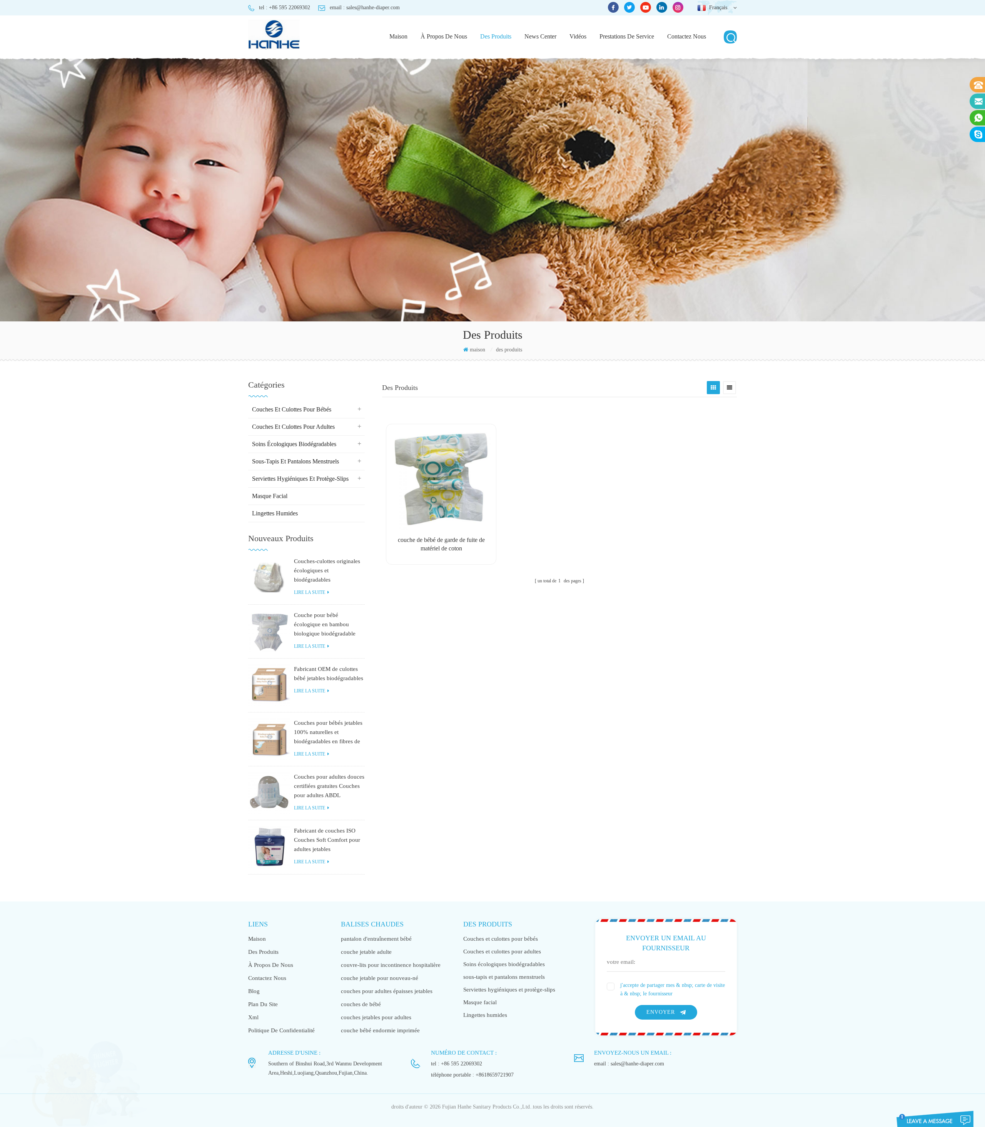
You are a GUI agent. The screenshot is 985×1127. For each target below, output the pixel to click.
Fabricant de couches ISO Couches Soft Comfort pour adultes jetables (327, 840)
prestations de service (626, 36)
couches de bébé (361, 1004)
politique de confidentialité (281, 1030)
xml (253, 1017)
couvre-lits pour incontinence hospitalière (391, 965)
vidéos (577, 36)
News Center (540, 36)
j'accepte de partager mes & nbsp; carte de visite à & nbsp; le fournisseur (672, 989)
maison (398, 36)
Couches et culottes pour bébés (291, 409)
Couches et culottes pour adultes (293, 426)
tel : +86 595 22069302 (284, 7)
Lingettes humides (275, 513)
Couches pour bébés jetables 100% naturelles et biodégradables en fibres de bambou (328, 733)
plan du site (263, 1004)
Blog (254, 991)
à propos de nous (444, 36)
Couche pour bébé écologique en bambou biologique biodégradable (325, 624)
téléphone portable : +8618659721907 (472, 1075)
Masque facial (269, 496)
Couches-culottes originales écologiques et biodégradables (327, 570)
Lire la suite (309, 592)
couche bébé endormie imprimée (380, 1030)
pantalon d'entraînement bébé (376, 939)
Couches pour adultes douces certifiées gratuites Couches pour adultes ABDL (329, 786)
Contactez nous (686, 36)
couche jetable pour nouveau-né (379, 978)
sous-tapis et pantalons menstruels (295, 461)
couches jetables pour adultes (376, 1017)
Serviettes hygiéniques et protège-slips (300, 478)
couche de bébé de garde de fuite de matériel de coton (441, 544)
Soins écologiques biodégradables (294, 444)
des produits (495, 36)
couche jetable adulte (366, 952)
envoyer (660, 1012)
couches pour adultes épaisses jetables (386, 991)
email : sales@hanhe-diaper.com (365, 7)
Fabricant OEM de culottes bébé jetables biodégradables (328, 673)
